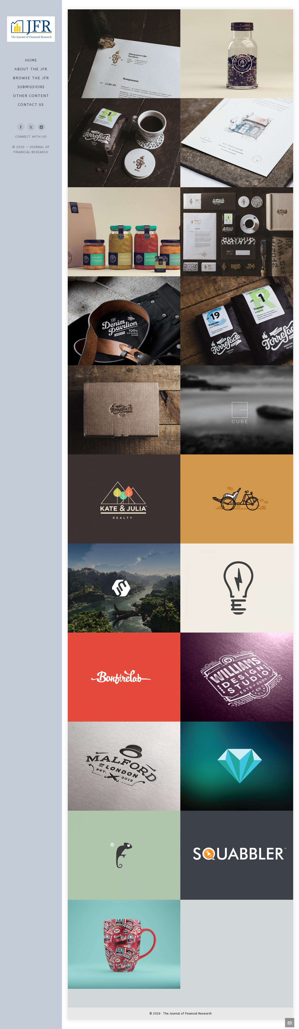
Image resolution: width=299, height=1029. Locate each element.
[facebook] (21, 127)
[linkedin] (41, 127)
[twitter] (31, 127)
